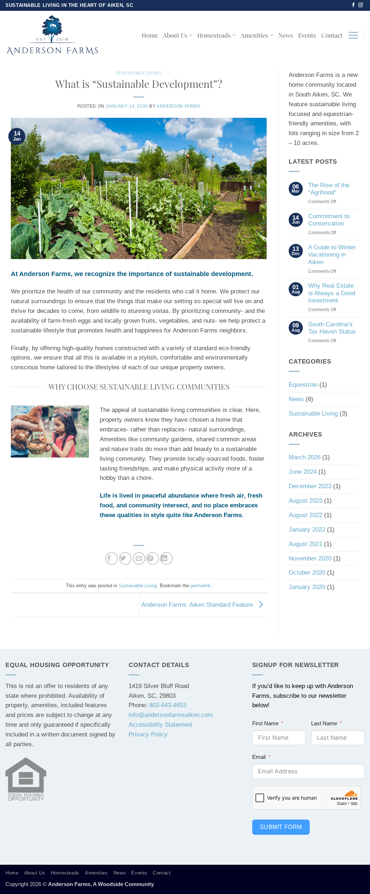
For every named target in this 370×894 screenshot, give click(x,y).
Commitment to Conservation (328, 220)
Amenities (254, 35)
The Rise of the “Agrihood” (328, 189)
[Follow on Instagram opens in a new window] (360, 5)
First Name (265, 723)
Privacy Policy (148, 734)
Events (307, 35)
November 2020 (310, 558)
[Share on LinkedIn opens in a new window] (166, 558)
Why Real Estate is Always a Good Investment (331, 293)
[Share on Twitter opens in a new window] (125, 558)
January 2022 (307, 529)
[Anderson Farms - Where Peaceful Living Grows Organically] (52, 35)
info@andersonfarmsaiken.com (171, 715)
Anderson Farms (178, 106)
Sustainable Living (139, 73)
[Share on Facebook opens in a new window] (112, 558)
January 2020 (307, 587)
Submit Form (281, 827)
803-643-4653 (167, 705)
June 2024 (303, 471)
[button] (353, 35)
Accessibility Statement (160, 724)
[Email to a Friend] (139, 558)
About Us (175, 35)
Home (150, 35)
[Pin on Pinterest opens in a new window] (152, 558)
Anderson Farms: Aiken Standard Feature (198, 604)
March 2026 (304, 457)
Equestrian (303, 384)
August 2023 (305, 500)
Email (259, 757)
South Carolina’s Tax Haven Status (332, 328)
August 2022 (305, 515)
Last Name (324, 723)
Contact (332, 35)
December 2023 (310, 486)
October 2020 (307, 572)
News (285, 35)
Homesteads (214, 35)
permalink (200, 585)
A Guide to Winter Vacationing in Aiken (332, 254)
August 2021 (305, 544)
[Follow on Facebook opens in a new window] (353, 5)
